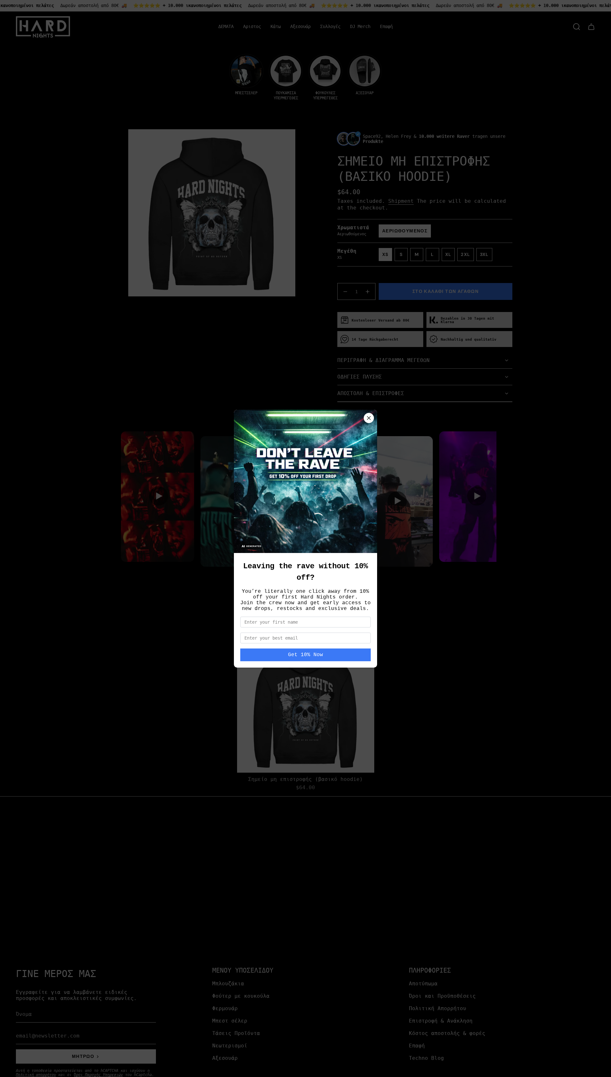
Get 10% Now (305, 655)
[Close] (369, 418)
